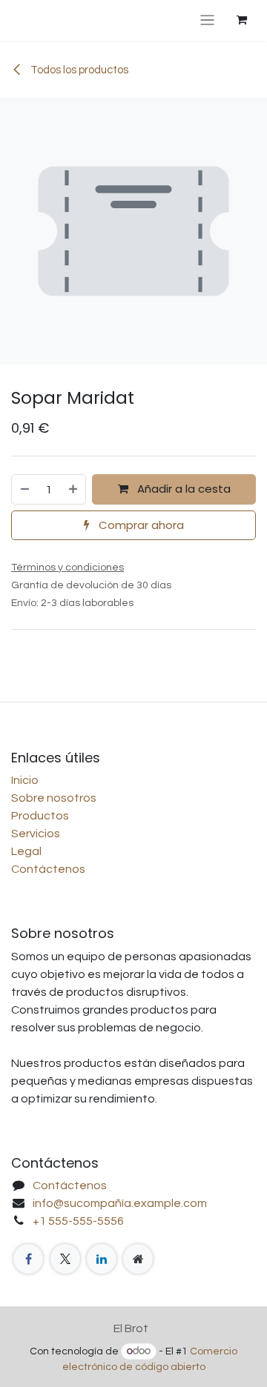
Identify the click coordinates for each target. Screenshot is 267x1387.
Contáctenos (48, 869)
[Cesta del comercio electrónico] (242, 20)
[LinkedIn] (101, 1259)
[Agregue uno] (74, 489)
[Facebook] (28, 1259)
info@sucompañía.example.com (120, 1203)
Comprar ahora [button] (140, 525)
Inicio (25, 780)
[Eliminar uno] (24, 489)
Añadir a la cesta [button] (182, 488)
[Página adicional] (138, 1259)
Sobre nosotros (53, 798)
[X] (65, 1259)
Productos (40, 816)
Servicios (35, 833)
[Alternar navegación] (207, 20)
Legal (26, 851)
